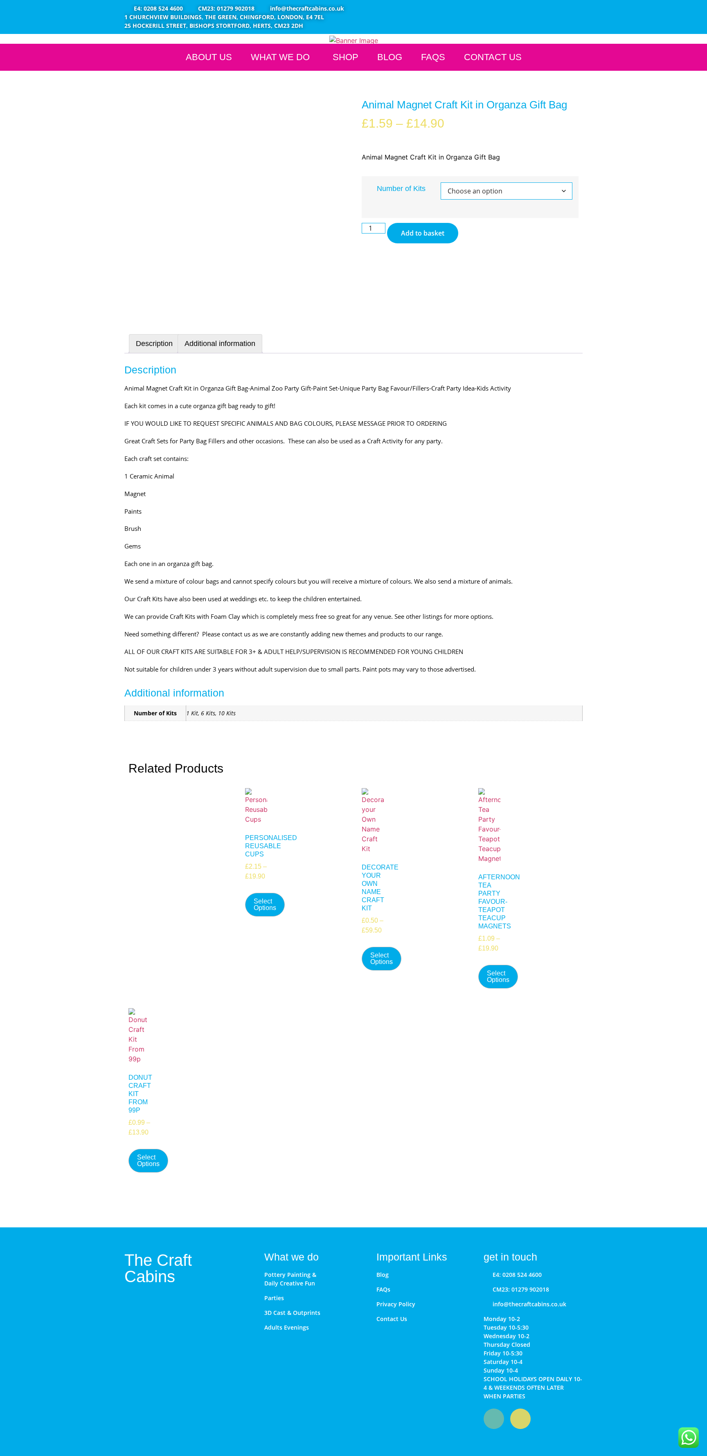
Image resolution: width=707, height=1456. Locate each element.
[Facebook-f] (494, 1419)
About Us (209, 57)
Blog (389, 57)
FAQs (433, 57)
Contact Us (493, 57)
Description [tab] (154, 343)
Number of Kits (401, 188)
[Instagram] (520, 1419)
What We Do (280, 57)
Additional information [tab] (220, 343)
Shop (345, 57)
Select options (265, 904)
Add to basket (422, 233)
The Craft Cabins (158, 1268)
